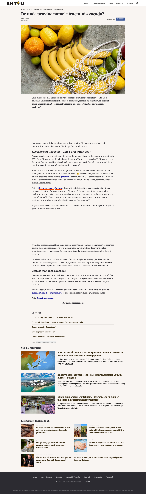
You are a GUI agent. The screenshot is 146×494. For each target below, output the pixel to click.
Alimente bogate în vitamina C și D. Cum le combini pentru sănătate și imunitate (106, 443)
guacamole (65, 176)
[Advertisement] (73, 126)
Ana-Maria (25, 19)
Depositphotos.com (45, 298)
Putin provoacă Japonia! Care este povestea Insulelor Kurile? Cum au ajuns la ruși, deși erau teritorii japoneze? (91, 354)
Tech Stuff (109, 477)
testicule (53, 342)
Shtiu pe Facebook (116, 3)
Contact (130, 3)
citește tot (69, 364)
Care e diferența (46, 477)
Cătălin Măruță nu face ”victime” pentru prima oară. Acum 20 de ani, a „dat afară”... (53, 460)
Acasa (23, 9)
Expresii (87, 477)
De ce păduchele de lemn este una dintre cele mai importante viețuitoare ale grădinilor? (53, 430)
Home (86, 3)
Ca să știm (30, 9)
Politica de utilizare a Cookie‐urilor (68, 482)
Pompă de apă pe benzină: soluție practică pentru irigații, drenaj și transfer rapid (50, 445)
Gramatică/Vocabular (73, 477)
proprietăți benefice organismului (47, 292)
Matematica (98, 477)
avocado (38, 342)
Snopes (58, 188)
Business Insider (46, 188)
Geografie (59, 477)
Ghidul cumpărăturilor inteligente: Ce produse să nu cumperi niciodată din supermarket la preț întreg (88, 398)
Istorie (35, 477)
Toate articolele (99, 3)
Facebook (120, 19)
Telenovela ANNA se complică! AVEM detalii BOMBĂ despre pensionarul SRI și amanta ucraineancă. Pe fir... (106, 430)
